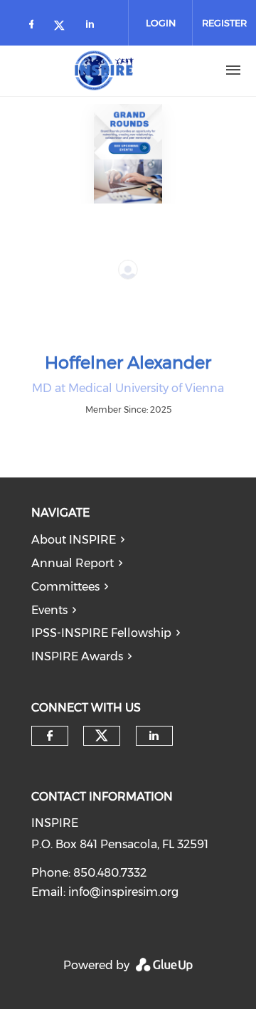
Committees (65, 586)
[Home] (104, 70)
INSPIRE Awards (77, 656)
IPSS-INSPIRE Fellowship (101, 633)
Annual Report (72, 563)
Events (49, 610)
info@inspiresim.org (123, 892)
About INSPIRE (73, 539)
